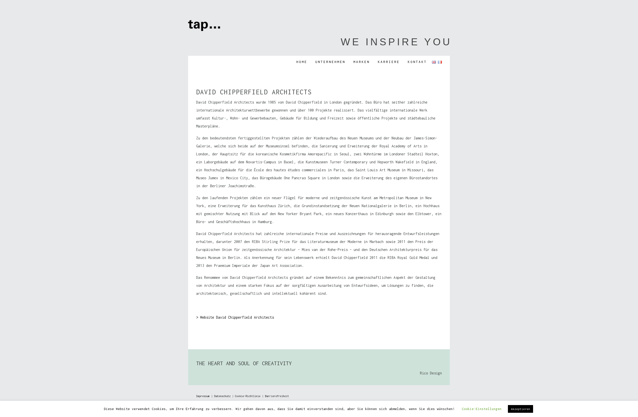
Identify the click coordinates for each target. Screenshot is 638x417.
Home (301, 62)
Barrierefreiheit (277, 396)
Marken (361, 62)
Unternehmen (330, 62)
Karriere (389, 62)
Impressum (203, 396)
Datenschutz (222, 396)
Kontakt (417, 62)
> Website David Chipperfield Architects (235, 317)
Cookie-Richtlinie (247, 396)
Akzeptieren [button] (520, 409)
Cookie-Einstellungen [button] (482, 409)
